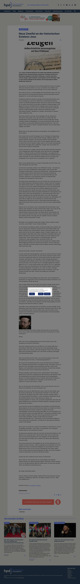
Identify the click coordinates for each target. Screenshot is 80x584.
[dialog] (40, 292)
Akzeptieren (47, 293)
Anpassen (32, 293)
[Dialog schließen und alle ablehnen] (51, 288)
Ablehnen (41, 293)
